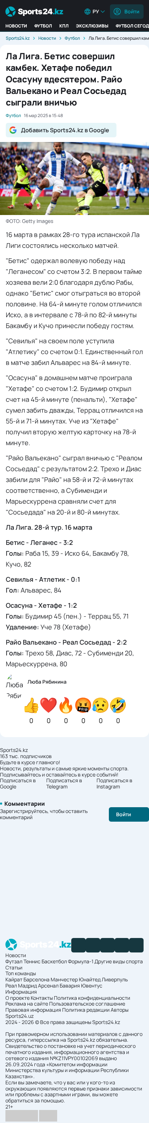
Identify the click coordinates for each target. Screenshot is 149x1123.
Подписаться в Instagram (114, 784)
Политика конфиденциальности (92, 997)
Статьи (13, 967)
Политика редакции (86, 1009)
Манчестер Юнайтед (76, 979)
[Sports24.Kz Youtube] (107, 945)
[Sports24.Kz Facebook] (78, 945)
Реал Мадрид (21, 985)
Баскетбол (54, 961)
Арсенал (48, 985)
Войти (131, 11)
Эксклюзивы (92, 26)
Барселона (37, 979)
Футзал (13, 961)
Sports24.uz (19, 1015)
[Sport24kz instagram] (136, 945)
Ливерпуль (115, 979)
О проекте (17, 997)
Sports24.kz (18, 38)
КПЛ (64, 26)
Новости (16, 26)
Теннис (32, 961)
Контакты (42, 997)
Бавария (70, 985)
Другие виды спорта (118, 961)
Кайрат (13, 979)
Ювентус (91, 985)
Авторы (119, 1009)
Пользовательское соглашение (87, 1003)
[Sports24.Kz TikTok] (122, 945)
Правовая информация (33, 1009)
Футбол (43, 26)
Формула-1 (80, 961)
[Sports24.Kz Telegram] (93, 945)
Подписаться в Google (18, 784)
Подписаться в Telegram (64, 784)
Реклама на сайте (26, 1003)
